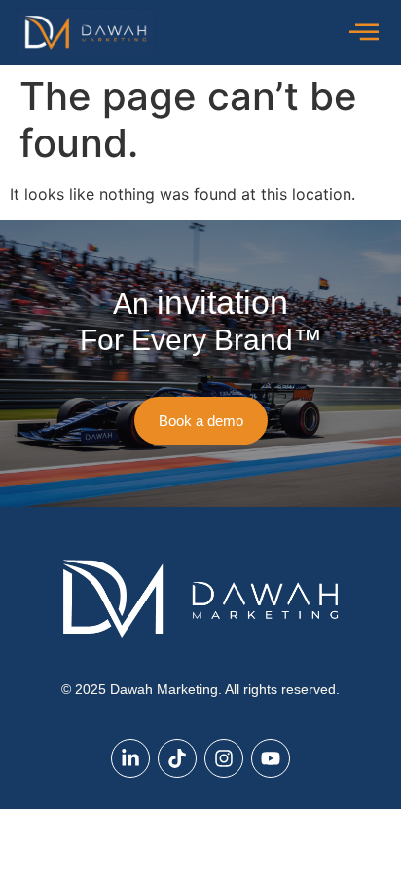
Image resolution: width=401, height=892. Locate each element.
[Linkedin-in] (130, 758)
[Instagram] (223, 758)
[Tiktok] (177, 758)
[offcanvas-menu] (364, 33)
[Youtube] (270, 758)
